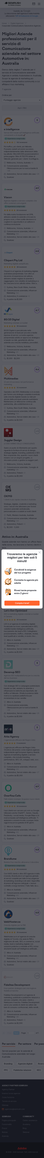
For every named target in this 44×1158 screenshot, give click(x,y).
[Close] (40, 552)
